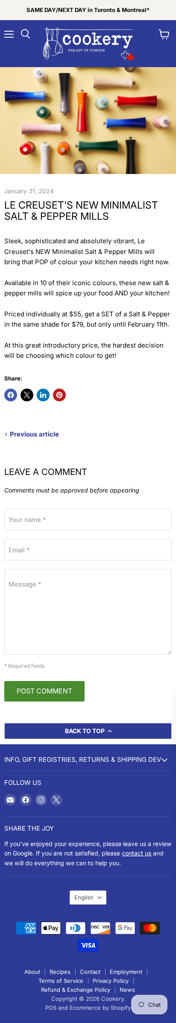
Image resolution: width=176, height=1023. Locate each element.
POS (50, 1007)
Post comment (44, 691)
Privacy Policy (111, 980)
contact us (136, 853)
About (32, 971)
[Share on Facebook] (10, 395)
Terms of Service (60, 980)
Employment (126, 971)
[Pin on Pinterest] (59, 395)
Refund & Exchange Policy (75, 989)
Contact (90, 971)
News (127, 989)
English (84, 897)
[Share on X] (27, 395)
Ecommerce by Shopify (100, 1007)
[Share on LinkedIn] (43, 395)
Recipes (60, 971)
